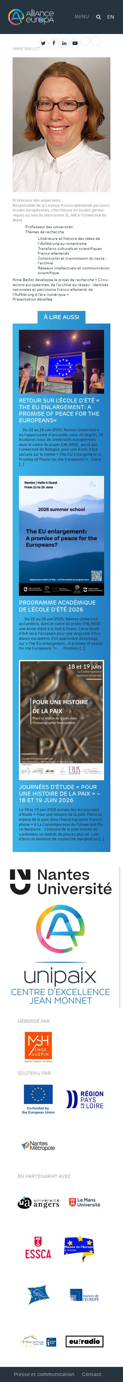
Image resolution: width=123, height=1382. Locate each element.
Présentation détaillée (32, 299)
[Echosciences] (96, 41)
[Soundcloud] (86, 41)
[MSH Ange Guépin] (38, 1047)
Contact (92, 1374)
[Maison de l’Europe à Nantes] (84, 1249)
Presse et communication (44, 1374)
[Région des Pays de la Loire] (84, 1099)
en (110, 17)
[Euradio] (84, 1341)
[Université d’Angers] (38, 1202)
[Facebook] (54, 43)
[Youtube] (75, 43)
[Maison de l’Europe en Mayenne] (38, 1295)
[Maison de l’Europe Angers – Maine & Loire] (84, 1295)
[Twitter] (43, 43)
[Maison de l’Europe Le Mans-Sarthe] (38, 1341)
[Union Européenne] (38, 1099)
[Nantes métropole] (38, 1145)
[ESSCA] (38, 1249)
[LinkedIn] (65, 43)
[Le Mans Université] (84, 1202)
